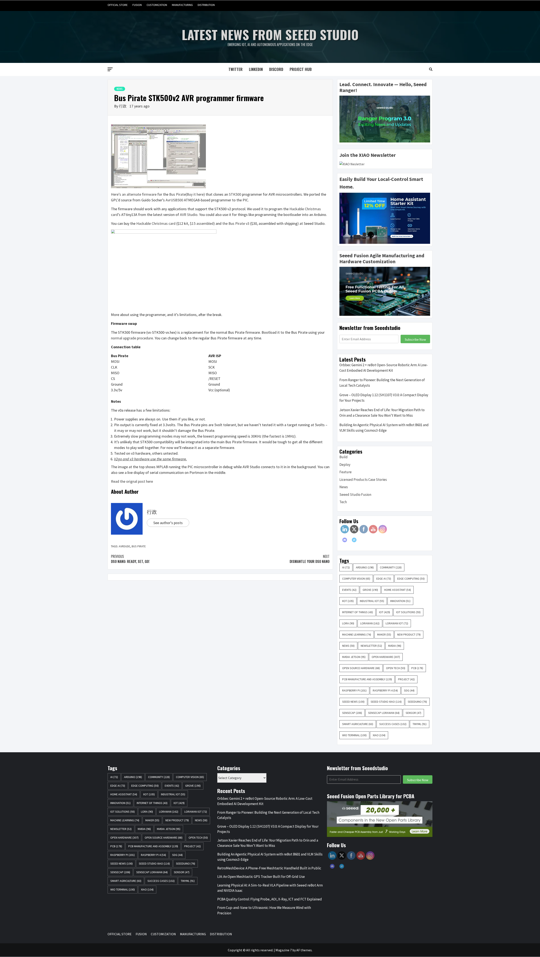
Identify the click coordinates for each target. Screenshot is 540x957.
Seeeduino (417, 702)
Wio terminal (354, 735)
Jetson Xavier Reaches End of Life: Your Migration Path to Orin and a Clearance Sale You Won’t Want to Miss (382, 413)
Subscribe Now (415, 339)
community (391, 567)
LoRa (348, 623)
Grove (370, 590)
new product (409, 634)
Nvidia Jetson (354, 657)
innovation (400, 601)
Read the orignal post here (132, 481)
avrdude (124, 546)
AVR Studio (188, 214)
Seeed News (353, 702)
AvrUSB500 (174, 200)
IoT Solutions (408, 612)
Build (343, 457)
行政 (123, 106)
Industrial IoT (372, 601)
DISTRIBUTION (206, 5)
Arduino (365, 567)
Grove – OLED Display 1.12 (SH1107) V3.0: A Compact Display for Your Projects (383, 398)
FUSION (137, 5)
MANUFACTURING (182, 5)
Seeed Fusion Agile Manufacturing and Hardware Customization (381, 258)
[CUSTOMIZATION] (412, 5)
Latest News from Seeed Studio (270, 34)
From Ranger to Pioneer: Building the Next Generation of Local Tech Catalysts (382, 383)
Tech (343, 502)
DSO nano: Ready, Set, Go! (130, 559)
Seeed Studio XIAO (386, 702)
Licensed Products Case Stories (363, 479)
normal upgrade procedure (132, 338)
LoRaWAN (369, 623)
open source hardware (361, 668)
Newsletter (371, 646)
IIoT (348, 601)
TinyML (420, 724)
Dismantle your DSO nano (309, 559)
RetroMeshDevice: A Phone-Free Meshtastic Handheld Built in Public (269, 868)
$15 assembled (201, 223)
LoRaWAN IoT (397, 623)
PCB (417, 668)
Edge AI (383, 578)
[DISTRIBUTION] (428, 5)
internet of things (357, 612)
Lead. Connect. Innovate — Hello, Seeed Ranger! (383, 87)
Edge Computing (411, 578)
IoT (384, 612)
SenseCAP (352, 713)
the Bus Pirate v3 (235, 223)
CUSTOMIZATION (157, 5)
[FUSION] (404, 5)
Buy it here (195, 194)
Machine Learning (356, 634)
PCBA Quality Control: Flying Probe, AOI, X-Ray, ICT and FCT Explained (269, 899)
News (120, 89)
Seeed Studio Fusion (355, 494)
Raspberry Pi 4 (385, 690)
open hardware (386, 657)
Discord (276, 69)
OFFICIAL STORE (118, 5)
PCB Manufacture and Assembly (367, 679)
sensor (413, 713)
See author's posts (168, 522)
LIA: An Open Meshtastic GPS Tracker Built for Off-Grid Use (261, 876)
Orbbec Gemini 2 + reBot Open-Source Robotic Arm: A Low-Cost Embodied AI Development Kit (383, 368)
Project (406, 679)
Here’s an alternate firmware (134, 194)
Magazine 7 (283, 950)
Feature (345, 472)
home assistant (397, 590)
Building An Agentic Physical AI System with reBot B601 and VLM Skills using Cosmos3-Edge (384, 428)
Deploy (344, 464)
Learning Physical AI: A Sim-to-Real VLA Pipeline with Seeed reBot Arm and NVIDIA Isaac (270, 888)
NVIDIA (394, 646)
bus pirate (139, 546)
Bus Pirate (177, 194)
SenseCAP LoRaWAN (384, 713)
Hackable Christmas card (156, 223)
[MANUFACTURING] (420, 5)
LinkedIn (256, 69)
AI (346, 567)
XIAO (379, 735)
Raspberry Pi (354, 690)
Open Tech (395, 668)
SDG (409, 690)
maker (384, 634)
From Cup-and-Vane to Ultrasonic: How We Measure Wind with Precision (264, 910)
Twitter (235, 69)
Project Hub (301, 69)
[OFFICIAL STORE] (396, 5)
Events (349, 590)
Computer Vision (356, 578)
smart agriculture (357, 724)
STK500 (235, 194)
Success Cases (392, 724)
